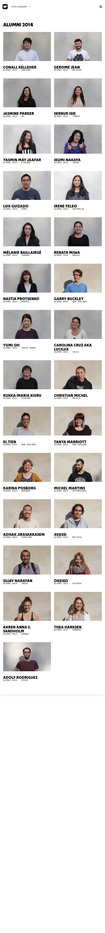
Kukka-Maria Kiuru (22, 395)
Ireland (26, 70)
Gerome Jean (67, 67)
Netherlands (79, 491)
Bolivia (76, 537)
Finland (26, 163)
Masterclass (52, 789)
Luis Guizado (15, 206)
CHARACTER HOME (52, 801)
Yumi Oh (11, 345)
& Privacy (55, 749)
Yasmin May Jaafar (22, 160)
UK (23, 116)
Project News (52, 726)
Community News (52, 807)
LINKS (52, 743)
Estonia (76, 583)
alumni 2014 (10, 70)
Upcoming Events (52, 767)
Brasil (76, 255)
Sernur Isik (65, 113)
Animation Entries (52, 776)
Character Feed (52, 809)
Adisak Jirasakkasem (24, 534)
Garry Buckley (69, 299)
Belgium (76, 70)
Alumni (52, 794)
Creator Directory (52, 811)
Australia (78, 209)
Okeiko (61, 581)
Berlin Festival (52, 769)
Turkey (76, 116)
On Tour (52, 773)
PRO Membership (53, 834)
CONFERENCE (52, 760)
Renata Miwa (67, 252)
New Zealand (79, 302)
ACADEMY (52, 783)
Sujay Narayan (17, 581)
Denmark (26, 491)
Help (52, 816)
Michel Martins (69, 488)
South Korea (29, 348)
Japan (75, 163)
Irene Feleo (65, 206)
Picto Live (52, 831)
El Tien (9, 442)
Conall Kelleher (19, 67)
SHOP (52, 841)
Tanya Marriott (70, 442)
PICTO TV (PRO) (52, 823)
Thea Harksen (68, 627)
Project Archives (52, 735)
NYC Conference (52, 771)
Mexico (76, 398)
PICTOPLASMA (53, 720)
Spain (25, 680)
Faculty (52, 791)
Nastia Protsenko (21, 299)
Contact (52, 753)
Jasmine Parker (18, 113)
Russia (25, 302)
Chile (75, 352)
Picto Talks (52, 829)
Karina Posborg (19, 488)
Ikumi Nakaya (67, 160)
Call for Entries (52, 814)
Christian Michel (71, 395)
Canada (25, 255)
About (52, 729)
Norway (25, 634)
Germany (76, 630)
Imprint (52, 751)
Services (53, 731)
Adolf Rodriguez (20, 677)
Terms (49, 749)
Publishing (52, 733)
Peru (24, 209)
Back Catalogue (52, 849)
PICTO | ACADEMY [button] (19, 6)
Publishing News (52, 847)
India (25, 583)
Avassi (60, 534)
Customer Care (52, 851)
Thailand (27, 537)
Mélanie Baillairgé (22, 252)
